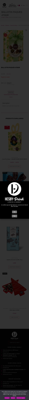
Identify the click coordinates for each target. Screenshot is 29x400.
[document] (14, 200)
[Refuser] (27, 395)
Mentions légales (21, 397)
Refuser (13, 397)
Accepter (7, 397)
